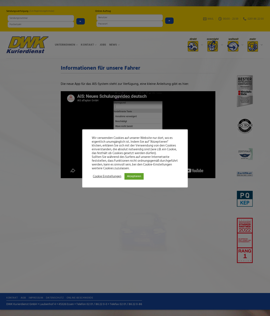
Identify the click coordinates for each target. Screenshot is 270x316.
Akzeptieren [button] (134, 176)
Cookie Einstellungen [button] (107, 176)
